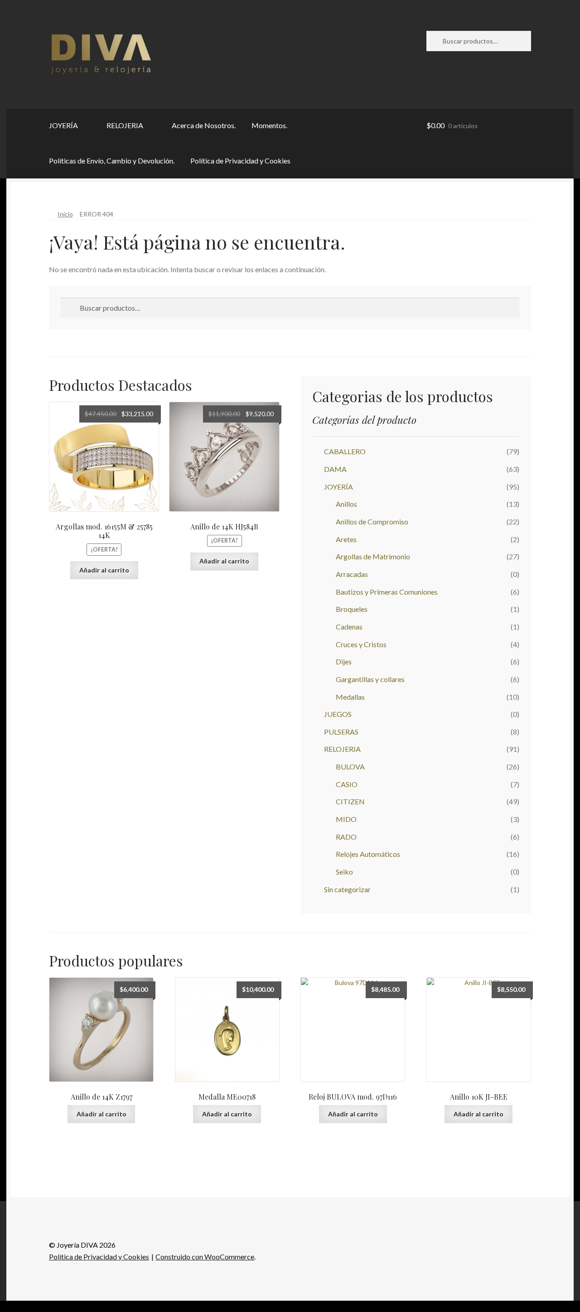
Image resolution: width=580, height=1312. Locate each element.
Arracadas (352, 574)
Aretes (346, 539)
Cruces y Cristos (361, 644)
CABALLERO (345, 451)
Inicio (65, 214)
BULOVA (350, 766)
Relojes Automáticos (368, 854)
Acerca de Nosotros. (204, 125)
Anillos (346, 504)
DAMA (335, 469)
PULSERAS (341, 731)
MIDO (346, 819)
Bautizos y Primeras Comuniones (387, 591)
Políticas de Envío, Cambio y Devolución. (111, 160)
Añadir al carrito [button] (104, 570)
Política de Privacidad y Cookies (240, 160)
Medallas (350, 696)
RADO (346, 836)
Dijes (344, 661)
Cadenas (349, 626)
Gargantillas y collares (370, 679)
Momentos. (269, 125)
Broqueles (351, 609)
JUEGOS (338, 714)
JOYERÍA (63, 125)
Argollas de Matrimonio (373, 556)
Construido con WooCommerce (204, 1256)
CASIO (347, 784)
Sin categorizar (347, 889)
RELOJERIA (124, 125)
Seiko (344, 871)
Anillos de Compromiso (372, 521)
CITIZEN (350, 801)
